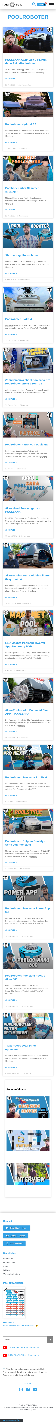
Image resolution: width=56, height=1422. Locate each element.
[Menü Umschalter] (51, 4)
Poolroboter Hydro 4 (18, 318)
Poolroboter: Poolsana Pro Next (26, 777)
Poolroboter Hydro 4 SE (20, 124)
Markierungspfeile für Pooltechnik (27, 1375)
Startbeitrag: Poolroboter (21, 255)
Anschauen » (11, 79)
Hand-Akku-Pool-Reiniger (22, 1247)
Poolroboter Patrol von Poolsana (26, 444)
